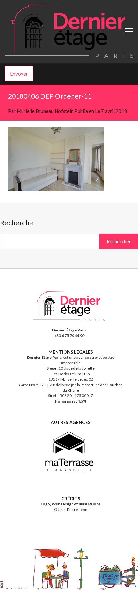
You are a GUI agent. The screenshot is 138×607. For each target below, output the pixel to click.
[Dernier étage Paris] (69, 55)
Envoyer (19, 74)
